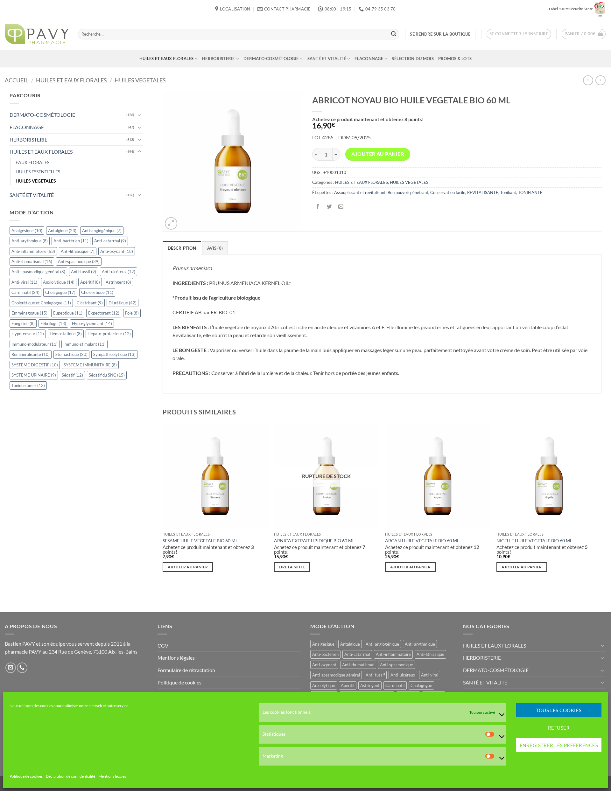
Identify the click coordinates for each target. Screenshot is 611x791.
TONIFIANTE (530, 192)
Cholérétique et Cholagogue (41, 302)
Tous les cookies (558, 710)
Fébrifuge (53, 323)
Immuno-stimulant (84, 344)
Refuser (559, 728)
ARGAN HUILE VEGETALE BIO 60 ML (422, 540)
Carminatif (25, 292)
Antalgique (62, 230)
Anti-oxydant (116, 251)
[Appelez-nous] (22, 668)
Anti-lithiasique (78, 251)
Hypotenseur (27, 333)
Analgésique (26, 230)
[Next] (601, 506)
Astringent (118, 282)
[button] (519, 34)
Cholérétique (97, 292)
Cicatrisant (90, 302)
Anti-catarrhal (110, 240)
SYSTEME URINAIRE (33, 375)
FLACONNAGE (369, 58)
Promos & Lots (455, 58)
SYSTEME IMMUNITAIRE (90, 364)
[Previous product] (600, 80)
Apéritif (90, 282)
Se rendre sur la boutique (440, 34)
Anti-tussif (83, 271)
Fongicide (23, 323)
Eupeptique (67, 313)
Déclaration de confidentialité (70, 776)
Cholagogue (60, 292)
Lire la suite (292, 567)
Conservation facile (447, 192)
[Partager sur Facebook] (318, 206)
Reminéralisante (30, 354)
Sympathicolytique (114, 354)
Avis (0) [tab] (215, 248)
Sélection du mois (412, 58)
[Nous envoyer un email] (10, 668)
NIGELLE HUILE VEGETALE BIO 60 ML (534, 540)
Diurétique (123, 302)
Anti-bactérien (70, 240)
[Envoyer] (393, 34)
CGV (163, 645)
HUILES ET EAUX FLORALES (166, 58)
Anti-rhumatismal (31, 261)
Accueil (16, 80)
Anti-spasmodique (79, 261)
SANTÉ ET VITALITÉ (326, 58)
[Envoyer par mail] (340, 206)
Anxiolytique (58, 282)
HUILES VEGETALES (140, 80)
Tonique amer (28, 385)
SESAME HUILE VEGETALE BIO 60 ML (200, 540)
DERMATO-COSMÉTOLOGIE (270, 58)
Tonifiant (508, 192)
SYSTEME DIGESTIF (34, 364)
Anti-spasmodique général (38, 271)
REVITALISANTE (482, 192)
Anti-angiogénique (102, 230)
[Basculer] (139, 115)
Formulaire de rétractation (186, 670)
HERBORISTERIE (218, 58)
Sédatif (72, 375)
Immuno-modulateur (34, 344)
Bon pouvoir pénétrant (408, 192)
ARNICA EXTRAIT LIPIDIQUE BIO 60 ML (314, 540)
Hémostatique (66, 333)
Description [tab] (182, 248)
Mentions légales (112, 776)
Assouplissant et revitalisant (360, 192)
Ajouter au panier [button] (188, 567)
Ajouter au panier (377, 154)
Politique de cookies (26, 776)
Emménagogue (29, 313)
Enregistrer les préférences (559, 745)
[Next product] (588, 80)
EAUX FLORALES (32, 162)
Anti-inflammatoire (33, 251)
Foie (132, 313)
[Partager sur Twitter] (329, 206)
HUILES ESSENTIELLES (38, 171)
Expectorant (103, 313)
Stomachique (71, 354)
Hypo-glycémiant (92, 323)
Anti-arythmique (29, 240)
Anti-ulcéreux (118, 271)
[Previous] (163, 506)
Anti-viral (24, 282)
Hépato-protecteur (109, 333)
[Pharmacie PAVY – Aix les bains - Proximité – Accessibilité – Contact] (36, 34)
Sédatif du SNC (107, 375)
